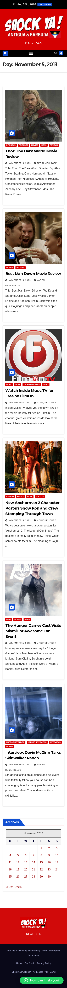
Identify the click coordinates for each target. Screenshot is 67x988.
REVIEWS (54, 145)
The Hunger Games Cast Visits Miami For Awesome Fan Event (33, 631)
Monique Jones (46, 402)
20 (25, 869)
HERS (8, 619)
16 (49, 862)
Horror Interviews (37, 742)
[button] (55, 53)
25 (10, 876)
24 (56, 869)
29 (41, 876)
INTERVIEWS (55, 742)
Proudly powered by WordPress (23, 950)
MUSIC (9, 384)
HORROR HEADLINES (15, 742)
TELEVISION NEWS (32, 384)
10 (56, 855)
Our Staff (29, 963)
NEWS (44, 145)
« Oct (9, 886)
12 (17, 862)
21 (33, 869)
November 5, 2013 (20, 163)
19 (17, 869)
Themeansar (33, 955)
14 (33, 862)
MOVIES (34, 145)
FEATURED (23, 145)
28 (33, 876)
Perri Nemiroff (47, 163)
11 (10, 862)
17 (56, 862)
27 (25, 876)
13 (25, 862)
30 (49, 876)
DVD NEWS (11, 145)
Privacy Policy (44, 963)
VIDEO (45, 384)
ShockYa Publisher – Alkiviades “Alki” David (33, 972)
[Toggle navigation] (31, 53)
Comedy (10, 497)
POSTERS (40, 497)
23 (49, 869)
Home (19, 963)
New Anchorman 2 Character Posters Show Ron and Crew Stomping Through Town (32, 508)
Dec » (18, 886)
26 (17, 876)
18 (10, 869)
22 (41, 869)
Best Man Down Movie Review (33, 273)
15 (41, 862)
